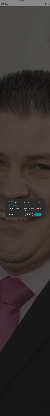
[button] (25, 205)
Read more (25, 203)
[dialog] (25, 208)
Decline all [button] (29, 214)
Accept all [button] (38, 214)
